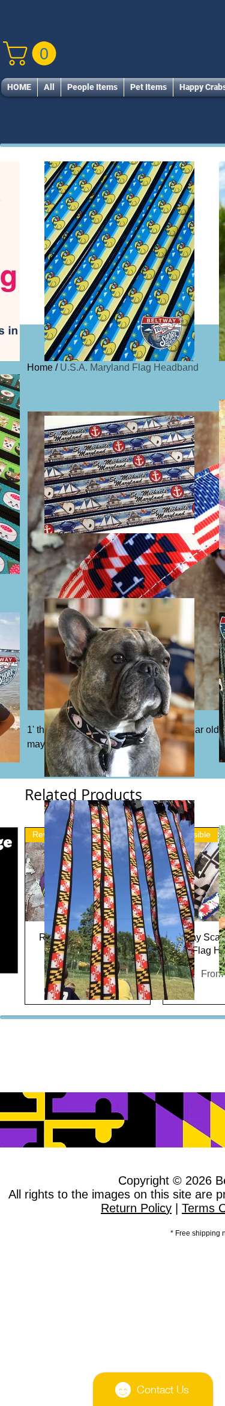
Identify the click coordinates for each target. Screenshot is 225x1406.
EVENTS (177, 862)
